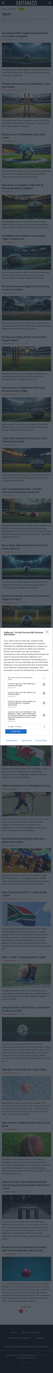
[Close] (48, 632)
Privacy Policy (41, 741)
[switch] (43, 684)
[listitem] (26, 678)
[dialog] (26, 686)
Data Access (26, 741)
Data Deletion (11, 741)
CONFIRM (16, 731)
